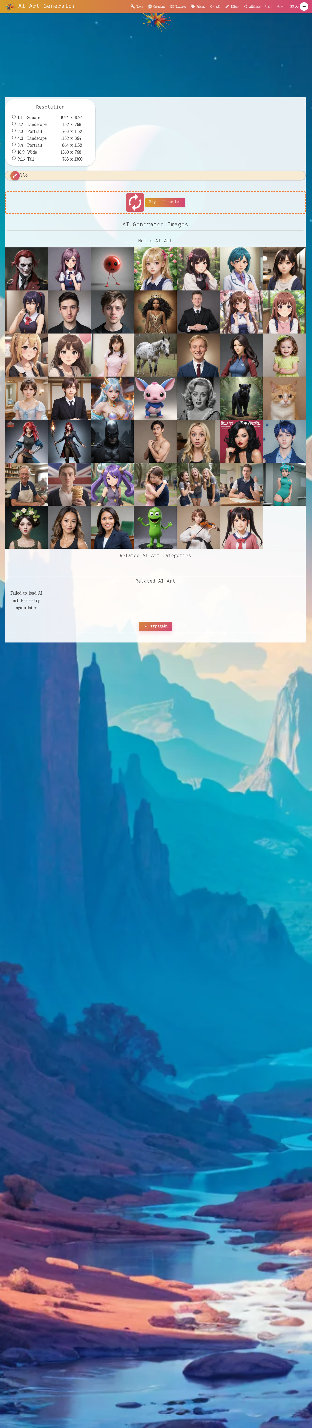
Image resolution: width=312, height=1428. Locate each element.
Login (268, 6)
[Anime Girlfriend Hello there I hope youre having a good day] (284, 312)
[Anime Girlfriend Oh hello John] (69, 355)
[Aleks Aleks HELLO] (69, 312)
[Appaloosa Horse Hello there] (155, 355)
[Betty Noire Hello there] (241, 441)
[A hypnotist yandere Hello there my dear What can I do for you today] (69, 268)
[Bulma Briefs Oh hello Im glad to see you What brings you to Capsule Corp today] (284, 484)
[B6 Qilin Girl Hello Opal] (112, 398)
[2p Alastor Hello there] (26, 268)
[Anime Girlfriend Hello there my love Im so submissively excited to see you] (26, 355)
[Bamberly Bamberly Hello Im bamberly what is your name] (284, 398)
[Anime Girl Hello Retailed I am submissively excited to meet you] (241, 312)
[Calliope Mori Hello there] (26, 527)
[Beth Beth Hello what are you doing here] (198, 441)
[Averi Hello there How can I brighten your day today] (284, 355)
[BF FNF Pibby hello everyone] (155, 398)
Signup (281, 6)
